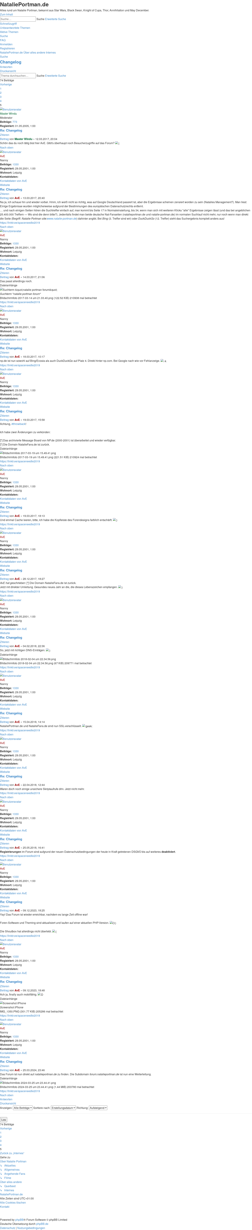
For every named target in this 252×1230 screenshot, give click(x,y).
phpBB (19, 1220)
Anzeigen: (6, 1108)
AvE (2, 156)
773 (15, 122)
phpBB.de (42, 1224)
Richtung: (83, 1108)
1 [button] (1, 88)
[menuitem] (15, 28)
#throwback (18, 424)
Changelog (10, 62)
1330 (16, 164)
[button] (6, 84)
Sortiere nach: (42, 1108)
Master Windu (8, 113)
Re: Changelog (11, 130)
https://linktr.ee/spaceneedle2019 (20, 223)
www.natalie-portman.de (61, 218)
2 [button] (1, 93)
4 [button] (1, 101)
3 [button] (1, 97)
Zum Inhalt (6, 14)
